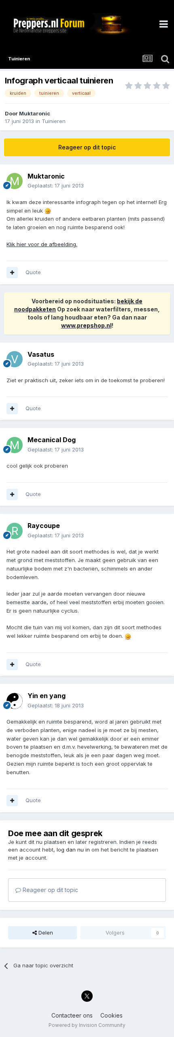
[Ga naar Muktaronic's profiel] (14, 181)
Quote (33, 272)
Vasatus (41, 354)
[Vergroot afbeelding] (48, 210)
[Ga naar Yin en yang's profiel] (14, 701)
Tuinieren (54, 121)
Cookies (111, 1015)
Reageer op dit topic (87, 147)
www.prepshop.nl (86, 325)
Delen (45, 932)
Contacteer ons (72, 1015)
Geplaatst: (56, 185)
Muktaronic (34, 113)
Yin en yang (47, 696)
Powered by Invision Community (87, 1025)
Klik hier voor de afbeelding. (41, 244)
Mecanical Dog (52, 440)
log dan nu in (73, 849)
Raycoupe (44, 526)
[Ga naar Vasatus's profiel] (14, 359)
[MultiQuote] (12, 272)
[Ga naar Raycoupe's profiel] (14, 531)
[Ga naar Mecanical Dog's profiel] (14, 445)
